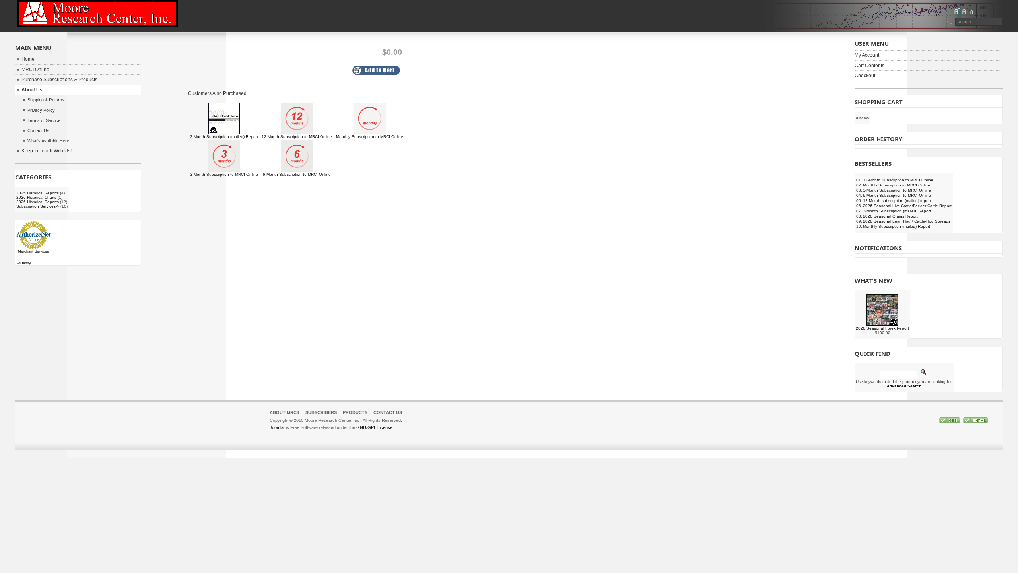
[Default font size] (964, 11)
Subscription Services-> (37, 206)
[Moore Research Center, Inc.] (97, 13)
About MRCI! (284, 412)
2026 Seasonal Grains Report (890, 216)
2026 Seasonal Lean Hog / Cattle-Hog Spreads (906, 221)
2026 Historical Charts (36, 197)
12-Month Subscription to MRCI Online (297, 136)
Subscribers (321, 412)
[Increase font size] (957, 11)
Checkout (865, 75)
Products (355, 412)
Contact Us (387, 412)
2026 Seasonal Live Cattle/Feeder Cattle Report (907, 206)
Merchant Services (33, 251)
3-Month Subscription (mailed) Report (224, 136)
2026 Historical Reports (37, 202)
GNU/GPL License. (375, 427)
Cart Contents (869, 65)
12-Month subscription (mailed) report (897, 200)
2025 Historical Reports (37, 193)
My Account (867, 55)
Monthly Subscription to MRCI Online (369, 136)
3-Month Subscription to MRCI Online (224, 174)
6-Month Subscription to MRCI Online (297, 174)
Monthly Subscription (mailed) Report (896, 226)
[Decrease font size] (972, 11)
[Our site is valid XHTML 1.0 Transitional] (975, 422)
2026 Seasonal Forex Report (882, 328)
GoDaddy (23, 263)
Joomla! (277, 427)
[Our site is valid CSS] (950, 422)
